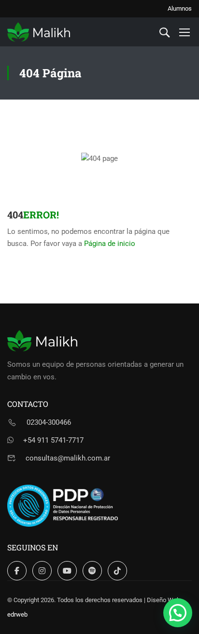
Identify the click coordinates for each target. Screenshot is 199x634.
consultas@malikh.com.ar (68, 458)
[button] (177, 612)
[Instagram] (42, 570)
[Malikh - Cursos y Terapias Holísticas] (38, 32)
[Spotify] (92, 570)
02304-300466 (49, 422)
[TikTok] (117, 570)
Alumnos (180, 8)
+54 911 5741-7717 (53, 440)
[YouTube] (67, 570)
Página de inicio (109, 243)
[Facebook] (17, 570)
